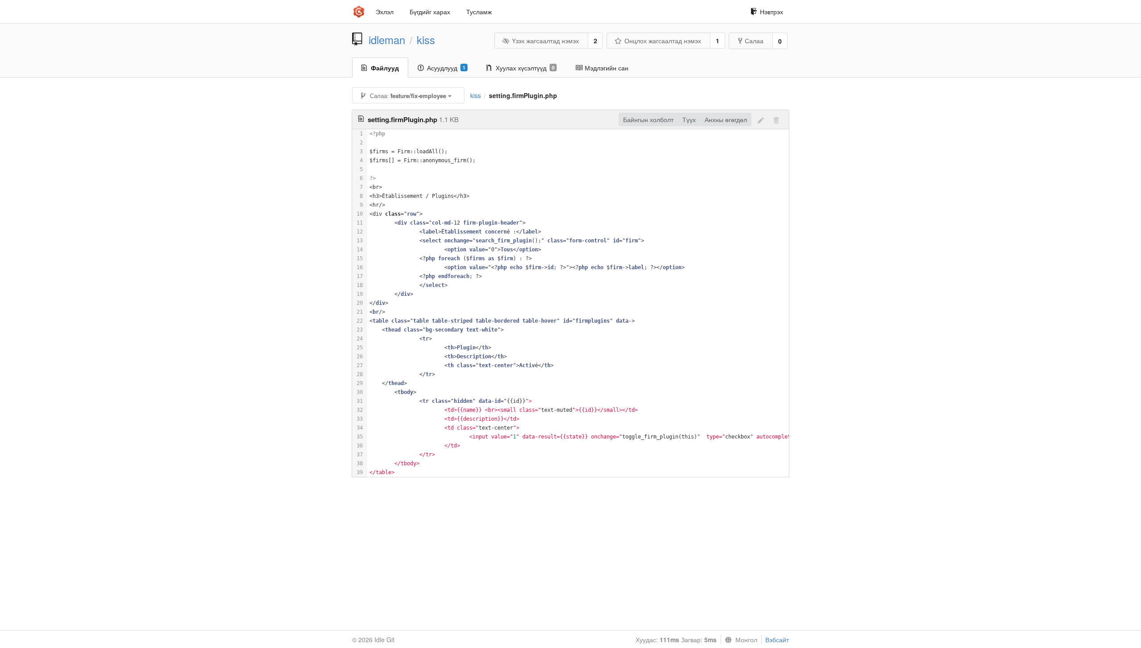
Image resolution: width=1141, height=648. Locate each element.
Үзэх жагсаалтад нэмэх (545, 40)
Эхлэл (385, 11)
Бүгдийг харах (430, 11)
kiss (426, 39)
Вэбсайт (777, 639)
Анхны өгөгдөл (726, 119)
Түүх (689, 119)
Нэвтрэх (771, 11)
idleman (387, 39)
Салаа (754, 40)
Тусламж (479, 11)
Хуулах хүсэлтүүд (525, 67)
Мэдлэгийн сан (606, 67)
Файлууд (385, 67)
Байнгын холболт (648, 119)
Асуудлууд (446, 67)
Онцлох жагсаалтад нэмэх (662, 40)
